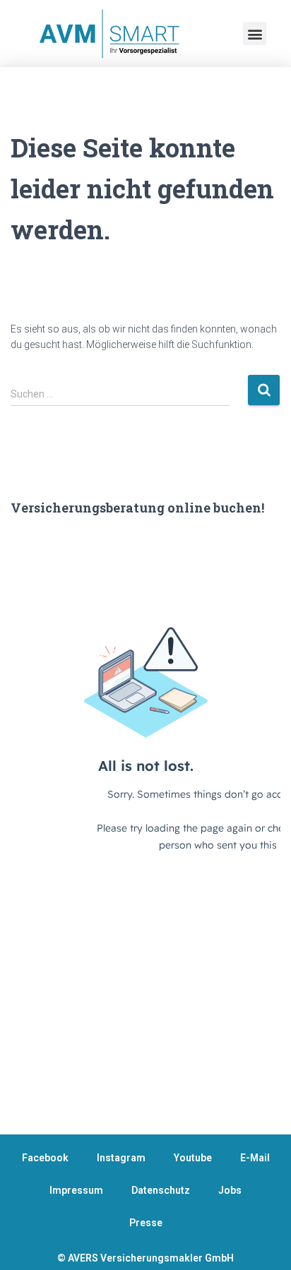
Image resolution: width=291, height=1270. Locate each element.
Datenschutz (160, 1190)
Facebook (45, 1157)
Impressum (76, 1190)
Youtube (193, 1157)
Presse (145, 1222)
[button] (254, 33)
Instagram (121, 1157)
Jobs (230, 1190)
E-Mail (255, 1157)
